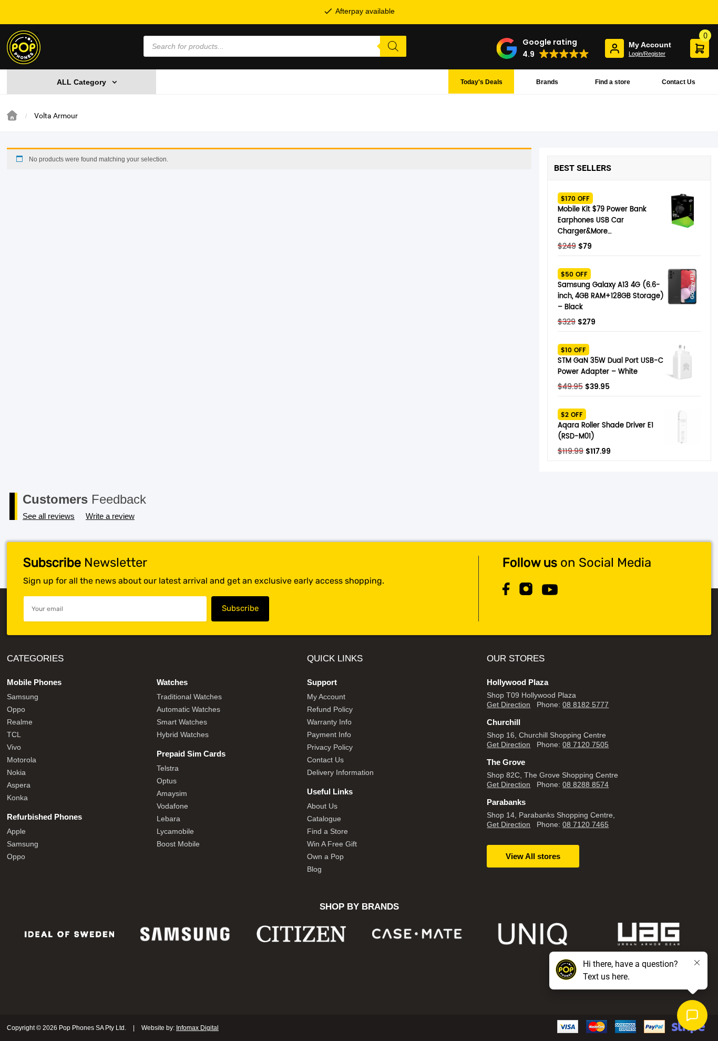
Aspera (18, 785)
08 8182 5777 (585, 704)
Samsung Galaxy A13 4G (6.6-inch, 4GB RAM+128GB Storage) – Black (611, 296)
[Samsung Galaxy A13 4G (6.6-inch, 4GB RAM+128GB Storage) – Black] (682, 286)
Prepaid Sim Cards (191, 753)
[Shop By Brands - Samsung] (185, 934)
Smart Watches (182, 722)
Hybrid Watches (183, 734)
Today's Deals (481, 82)
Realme (20, 722)
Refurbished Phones (44, 816)
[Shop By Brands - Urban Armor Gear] (649, 934)
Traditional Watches (189, 696)
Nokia (16, 772)
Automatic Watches (188, 709)
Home (12, 115)
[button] (542, 48)
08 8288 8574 (585, 784)
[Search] (393, 46)
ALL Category (81, 82)
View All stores (533, 856)
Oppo (16, 709)
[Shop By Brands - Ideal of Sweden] (70, 934)
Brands (547, 82)
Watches (172, 682)
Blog (314, 869)
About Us (322, 806)
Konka (17, 797)
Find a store (612, 82)
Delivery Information (340, 772)
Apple (16, 831)
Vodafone (172, 806)
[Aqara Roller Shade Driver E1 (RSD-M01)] (682, 427)
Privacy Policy (330, 747)
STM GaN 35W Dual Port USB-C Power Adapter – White (610, 366)
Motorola (21, 760)
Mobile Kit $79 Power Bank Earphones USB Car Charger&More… (602, 220)
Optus (167, 781)
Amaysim (172, 793)
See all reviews (49, 516)
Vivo (14, 747)
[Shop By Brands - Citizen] (301, 934)
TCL (14, 734)
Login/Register (647, 53)
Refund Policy (330, 709)
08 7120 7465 (585, 824)
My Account (326, 696)
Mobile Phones (34, 682)
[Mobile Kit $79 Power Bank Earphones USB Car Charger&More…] (682, 210)
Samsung (22, 696)
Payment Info (329, 734)
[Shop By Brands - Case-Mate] (417, 934)
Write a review (110, 516)
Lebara (168, 818)
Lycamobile (175, 831)
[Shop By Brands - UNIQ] (533, 934)
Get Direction (508, 704)
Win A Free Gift (332, 844)
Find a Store (327, 831)
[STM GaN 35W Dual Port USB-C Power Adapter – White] (682, 362)
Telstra (168, 768)
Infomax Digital (197, 1028)
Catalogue (324, 818)
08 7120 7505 (585, 744)
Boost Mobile (178, 844)
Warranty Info (329, 722)
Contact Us (678, 82)
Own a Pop (325, 856)
